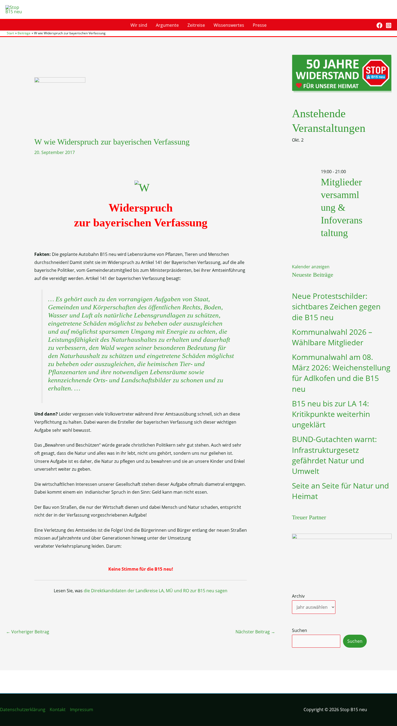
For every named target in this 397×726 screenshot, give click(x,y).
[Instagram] (389, 25)
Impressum (81, 709)
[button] (368, 25)
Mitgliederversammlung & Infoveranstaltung (341, 207)
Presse (260, 25)
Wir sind (138, 25)
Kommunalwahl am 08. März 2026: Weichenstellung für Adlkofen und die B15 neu (341, 373)
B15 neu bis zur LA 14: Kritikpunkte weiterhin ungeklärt (331, 414)
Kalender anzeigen (310, 267)
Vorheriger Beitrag (27, 632)
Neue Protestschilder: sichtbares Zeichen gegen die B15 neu (336, 306)
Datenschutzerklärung (22, 709)
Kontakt (58, 709)
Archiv (298, 596)
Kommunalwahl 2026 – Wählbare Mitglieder (332, 337)
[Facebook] (379, 25)
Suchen (299, 630)
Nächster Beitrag (255, 632)
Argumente (167, 25)
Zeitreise (196, 25)
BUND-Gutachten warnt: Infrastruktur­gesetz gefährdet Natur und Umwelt (334, 455)
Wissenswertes (229, 25)
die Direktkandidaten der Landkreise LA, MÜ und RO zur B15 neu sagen (155, 591)
